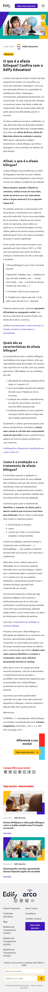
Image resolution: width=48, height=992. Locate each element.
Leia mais (7, 833)
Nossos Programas (11, 908)
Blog (5, 921)
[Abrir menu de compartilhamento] (43, 24)
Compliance (30, 913)
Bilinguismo (8, 54)
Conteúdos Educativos (8, 915)
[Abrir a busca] (43, 17)
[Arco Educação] (29, 893)
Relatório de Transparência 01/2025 (9, 929)
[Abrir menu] (43, 6)
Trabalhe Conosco (33, 918)
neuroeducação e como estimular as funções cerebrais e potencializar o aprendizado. (23, 329)
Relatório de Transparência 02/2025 (9, 941)
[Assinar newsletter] (41, 978)
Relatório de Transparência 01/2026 (9, 952)
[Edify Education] (10, 893)
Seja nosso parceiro (26, 5)
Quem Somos (31, 908)
